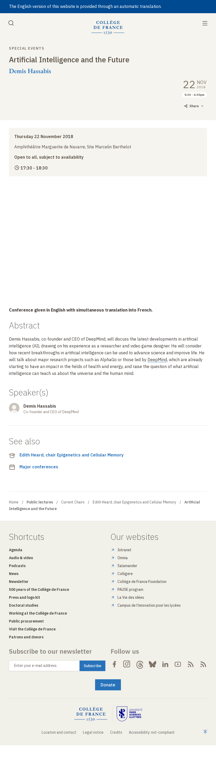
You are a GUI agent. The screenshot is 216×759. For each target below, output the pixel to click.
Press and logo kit (24, 597)
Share (194, 106)
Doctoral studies (23, 605)
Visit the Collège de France (32, 629)
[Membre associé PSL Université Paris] (130, 714)
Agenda (15, 550)
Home (13, 502)
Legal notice (93, 732)
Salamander (127, 565)
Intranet (124, 550)
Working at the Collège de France (38, 613)
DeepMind (157, 359)
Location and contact (59, 732)
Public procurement (26, 621)
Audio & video (21, 557)
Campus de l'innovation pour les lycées (149, 605)
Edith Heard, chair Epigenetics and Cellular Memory (71, 455)
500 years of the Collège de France (39, 589)
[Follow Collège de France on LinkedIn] (165, 664)
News (13, 573)
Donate (108, 684)
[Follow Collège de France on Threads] (140, 664)
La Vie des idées (130, 597)
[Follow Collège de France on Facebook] (114, 664)
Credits (116, 732)
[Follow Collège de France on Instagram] (127, 664)
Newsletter (18, 581)
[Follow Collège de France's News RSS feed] (190, 664)
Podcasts (17, 565)
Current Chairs (73, 502)
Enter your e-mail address (35, 665)
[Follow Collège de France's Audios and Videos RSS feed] (203, 664)
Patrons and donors (26, 637)
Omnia (122, 557)
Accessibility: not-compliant (152, 732)
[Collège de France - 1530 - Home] (108, 27)
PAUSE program (130, 589)
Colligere (125, 573)
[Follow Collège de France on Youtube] (177, 664)
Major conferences (38, 466)
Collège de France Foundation (141, 581)
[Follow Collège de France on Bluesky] (152, 664)
